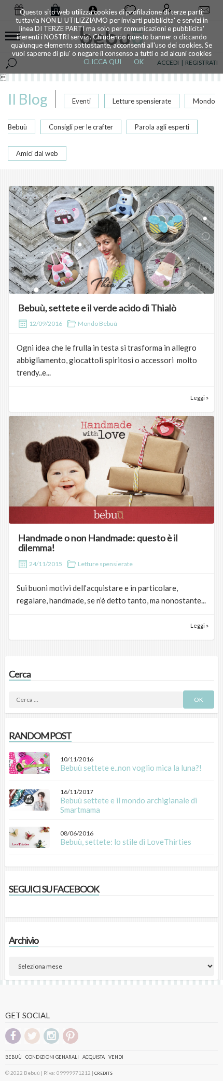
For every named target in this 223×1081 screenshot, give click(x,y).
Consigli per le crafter (81, 127)
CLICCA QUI (102, 61)
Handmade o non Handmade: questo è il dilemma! (98, 543)
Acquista (93, 1057)
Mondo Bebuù (97, 323)
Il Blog (28, 99)
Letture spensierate (142, 101)
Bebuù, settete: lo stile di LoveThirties (125, 841)
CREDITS (103, 1073)
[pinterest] (70, 1042)
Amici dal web (37, 153)
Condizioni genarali (52, 1057)
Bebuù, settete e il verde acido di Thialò (97, 307)
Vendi (115, 1057)
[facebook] (13, 1042)
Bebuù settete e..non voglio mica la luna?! (131, 767)
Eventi (81, 101)
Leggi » (199, 397)
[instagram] (51, 1042)
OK (139, 61)
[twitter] (32, 1042)
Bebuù (13, 1057)
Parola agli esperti (162, 127)
